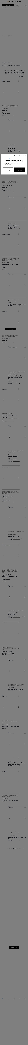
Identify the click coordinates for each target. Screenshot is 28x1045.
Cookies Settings (8, 169)
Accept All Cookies (19, 169)
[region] (14, 164)
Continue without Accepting (20, 156)
